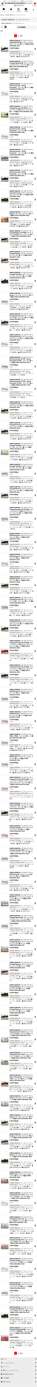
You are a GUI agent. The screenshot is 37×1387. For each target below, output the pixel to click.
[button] (2, 4)
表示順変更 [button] (22, 27)
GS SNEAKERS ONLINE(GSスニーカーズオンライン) (18, 4)
